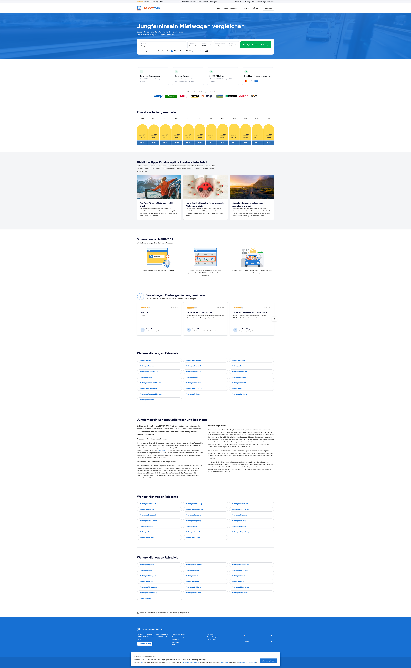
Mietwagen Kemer (238, 576)
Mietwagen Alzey (146, 570)
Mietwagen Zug (237, 388)
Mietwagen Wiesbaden (148, 504)
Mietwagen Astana (192, 570)
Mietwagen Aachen (147, 537)
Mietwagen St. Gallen (239, 394)
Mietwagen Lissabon (193, 360)
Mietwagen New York (193, 366)
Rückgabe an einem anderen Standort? (155, 51)
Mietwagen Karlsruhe (193, 532)
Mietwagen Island (146, 360)
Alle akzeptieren (268, 661)
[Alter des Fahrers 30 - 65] (172, 51)
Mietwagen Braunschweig (149, 520)
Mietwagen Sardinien (193, 383)
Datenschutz (176, 642)
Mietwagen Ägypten (147, 564)
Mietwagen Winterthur (194, 388)
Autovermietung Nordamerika (156, 613)
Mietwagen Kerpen (146, 581)
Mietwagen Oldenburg (194, 504)
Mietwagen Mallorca (239, 377)
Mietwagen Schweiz (239, 360)
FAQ (218, 8)
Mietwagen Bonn (146, 532)
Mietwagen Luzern (192, 377)
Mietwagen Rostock (239, 526)
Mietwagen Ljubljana (193, 587)
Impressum (175, 639)
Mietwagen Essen (192, 526)
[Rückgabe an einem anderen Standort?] (141, 51)
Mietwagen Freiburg (239, 520)
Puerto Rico (162, 450)
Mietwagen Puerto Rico (240, 564)
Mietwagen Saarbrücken (194, 509)
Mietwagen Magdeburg (240, 532)
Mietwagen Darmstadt (240, 504)
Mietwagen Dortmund (148, 515)
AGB (173, 645)
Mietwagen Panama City (148, 592)
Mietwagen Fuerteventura (149, 371)
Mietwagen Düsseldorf (194, 581)
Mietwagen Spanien (147, 399)
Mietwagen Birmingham (240, 587)
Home (142, 613)
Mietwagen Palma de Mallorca (151, 383)
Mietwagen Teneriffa (239, 383)
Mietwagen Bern (238, 366)
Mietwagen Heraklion (239, 371)
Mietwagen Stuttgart (193, 515)
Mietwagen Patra (238, 581)
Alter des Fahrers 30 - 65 (182, 51)
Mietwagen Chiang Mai (148, 576)
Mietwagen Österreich (240, 592)
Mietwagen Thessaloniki (148, 388)
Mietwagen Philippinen (194, 564)
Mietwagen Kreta (146, 377)
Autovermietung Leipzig (240, 509)
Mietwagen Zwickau (147, 509)
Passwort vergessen (213, 637)
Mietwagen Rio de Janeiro (149, 587)
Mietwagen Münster (193, 537)
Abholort (143, 44)
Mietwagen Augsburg (193, 520)
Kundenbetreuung (230, 8)
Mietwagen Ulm (145, 598)
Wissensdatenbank (178, 634)
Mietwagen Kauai (192, 576)
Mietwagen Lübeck (146, 526)
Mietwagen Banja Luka (240, 570)
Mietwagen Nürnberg (239, 515)
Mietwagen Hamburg (193, 371)
